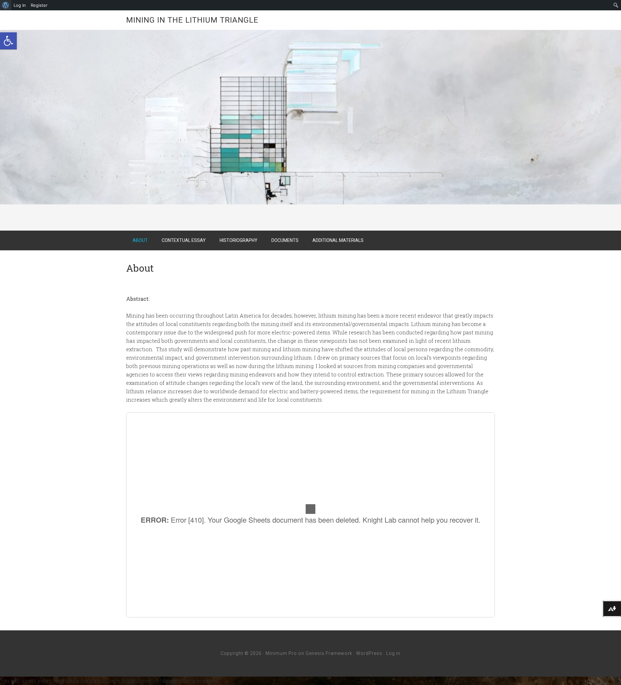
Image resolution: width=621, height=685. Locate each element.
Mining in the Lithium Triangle (192, 20)
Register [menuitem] (39, 5)
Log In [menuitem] (20, 5)
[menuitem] (5, 5)
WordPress (369, 653)
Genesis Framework (329, 653)
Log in (393, 653)
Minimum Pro (281, 653)
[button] (8, 40)
